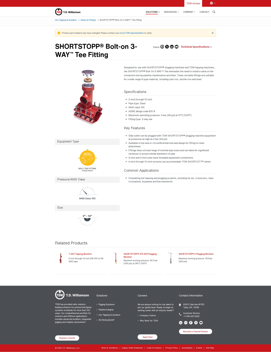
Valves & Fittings (88, 19)
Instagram (186, 322)
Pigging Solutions (107, 304)
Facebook (191, 322)
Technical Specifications (195, 47)
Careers (142, 295)
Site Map (210, 347)
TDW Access (193, 3)
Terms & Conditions (109, 347)
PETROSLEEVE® (106, 320)
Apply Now (148, 337)
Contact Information (191, 295)
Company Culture (148, 315)
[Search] (214, 12)
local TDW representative (132, 32)
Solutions (101, 295)
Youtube (201, 322)
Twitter (196, 322)
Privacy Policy (171, 347)
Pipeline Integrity (106, 309)
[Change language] (212, 3)
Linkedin (181, 322)
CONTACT (204, 11)
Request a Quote (67, 337)
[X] (167, 46)
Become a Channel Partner (195, 331)
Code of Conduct (154, 347)
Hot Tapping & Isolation (66, 19)
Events (199, 347)
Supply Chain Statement (132, 347)
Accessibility (187, 347)
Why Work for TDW (149, 320)
